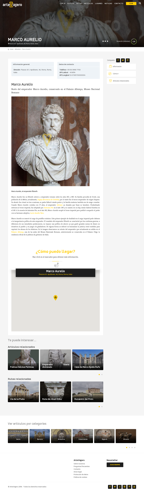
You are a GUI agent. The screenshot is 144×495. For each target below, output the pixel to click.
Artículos (88, 3)
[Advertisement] (121, 120)
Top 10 (62, 3)
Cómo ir (115, 74)
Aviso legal (78, 472)
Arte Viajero (12, 4)
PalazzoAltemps (17, 232)
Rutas (79, 3)
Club (131, 3)
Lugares (98, 3)
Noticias (108, 3)
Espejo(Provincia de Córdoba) (48, 199)
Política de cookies (80, 477)
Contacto (118, 3)
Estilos (70, 3)
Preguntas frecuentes (82, 466)
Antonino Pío (48, 207)
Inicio (11, 49)
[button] (55, 298)
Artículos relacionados (121, 81)
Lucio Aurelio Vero (37, 213)
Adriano (60, 205)
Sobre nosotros (79, 464)
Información (117, 67)
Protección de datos (81, 474)
